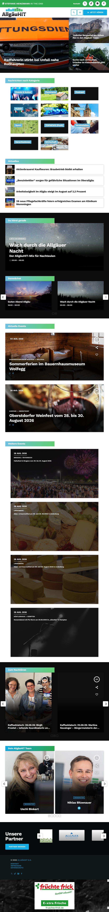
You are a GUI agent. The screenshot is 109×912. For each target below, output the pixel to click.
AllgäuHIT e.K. (24, 860)
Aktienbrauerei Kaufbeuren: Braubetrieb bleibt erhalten (49, 169)
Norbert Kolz (79, 809)
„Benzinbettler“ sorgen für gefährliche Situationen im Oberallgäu (55, 180)
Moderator (79, 804)
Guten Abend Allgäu (19, 301)
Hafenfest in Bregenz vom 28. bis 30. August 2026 (32, 461)
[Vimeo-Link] (14, 12)
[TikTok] (91, 3)
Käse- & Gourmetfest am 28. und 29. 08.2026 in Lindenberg (36, 514)
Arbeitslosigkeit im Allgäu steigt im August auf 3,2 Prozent (51, 191)
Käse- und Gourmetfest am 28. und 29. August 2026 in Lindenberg (39, 567)
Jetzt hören (95, 12)
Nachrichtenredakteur (29, 798)
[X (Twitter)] (85, 3)
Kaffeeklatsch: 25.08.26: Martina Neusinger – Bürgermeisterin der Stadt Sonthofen (26, 728)
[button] (53, 313)
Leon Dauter (29, 802)
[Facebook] (104, 3)
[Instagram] (97, 3)
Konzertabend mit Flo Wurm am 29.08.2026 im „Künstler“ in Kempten (40, 620)
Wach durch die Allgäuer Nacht (77, 301)
